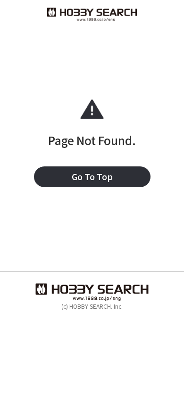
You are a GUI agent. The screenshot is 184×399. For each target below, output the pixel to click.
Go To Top (92, 176)
